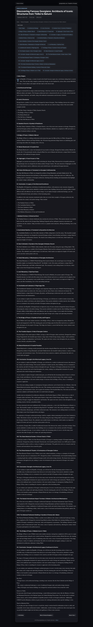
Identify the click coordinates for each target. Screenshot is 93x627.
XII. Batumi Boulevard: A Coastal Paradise (53, 51)
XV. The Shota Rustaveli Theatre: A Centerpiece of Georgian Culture (33, 57)
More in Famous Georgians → (46, 615)
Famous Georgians (22, 8)
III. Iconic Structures (45, 28)
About (57, 620)
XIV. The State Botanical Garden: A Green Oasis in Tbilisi (58, 54)
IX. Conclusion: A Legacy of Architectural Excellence (61, 34)
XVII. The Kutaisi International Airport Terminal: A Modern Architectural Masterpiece (36, 64)
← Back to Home (19, 3)
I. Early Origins (21, 28)
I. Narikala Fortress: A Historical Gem (26, 37)
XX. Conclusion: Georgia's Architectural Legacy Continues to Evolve (58, 70)
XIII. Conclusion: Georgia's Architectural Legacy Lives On (31, 54)
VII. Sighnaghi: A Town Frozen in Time (64, 31)
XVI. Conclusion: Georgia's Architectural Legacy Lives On (31, 60)
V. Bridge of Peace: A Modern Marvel (26, 31)
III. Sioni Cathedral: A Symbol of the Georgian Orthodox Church (32, 41)
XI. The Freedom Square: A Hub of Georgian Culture (29, 51)
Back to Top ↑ (72, 615)
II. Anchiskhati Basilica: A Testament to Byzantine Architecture (51, 37)
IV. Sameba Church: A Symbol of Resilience (61, 28)
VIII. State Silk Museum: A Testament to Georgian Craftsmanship (32, 34)
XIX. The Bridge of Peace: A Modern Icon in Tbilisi (29, 70)
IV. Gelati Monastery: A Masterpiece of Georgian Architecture (31, 44)
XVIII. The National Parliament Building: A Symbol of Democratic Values (34, 67)
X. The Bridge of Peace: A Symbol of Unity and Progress (53, 47)
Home (18, 21)
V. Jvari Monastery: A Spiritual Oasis (56, 44)
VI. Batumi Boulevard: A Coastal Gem (45, 31)
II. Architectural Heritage (32, 28)
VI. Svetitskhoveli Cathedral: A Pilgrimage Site (28, 47)
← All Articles (21, 615)
